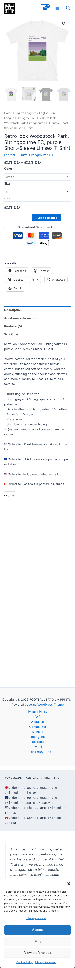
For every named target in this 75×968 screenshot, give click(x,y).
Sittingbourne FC (28, 118)
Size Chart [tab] (12, 334)
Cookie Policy (24, 962)
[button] (69, 884)
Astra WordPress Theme (46, 704)
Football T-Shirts (16, 155)
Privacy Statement (45, 962)
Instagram (37, 737)
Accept (37, 930)
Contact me (37, 727)
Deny (37, 941)
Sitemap (37, 732)
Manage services (36, 918)
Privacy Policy (37, 712)
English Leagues (25, 113)
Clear (7, 198)
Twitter (37, 747)
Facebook (37, 742)
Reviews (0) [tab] (13, 326)
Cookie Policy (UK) (37, 752)
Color (8, 169)
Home (8, 113)
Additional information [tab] (20, 318)
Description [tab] (13, 310)
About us (37, 722)
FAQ (38, 717)
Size (7, 183)
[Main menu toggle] (57, 8)
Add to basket (46, 218)
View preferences (37, 953)
